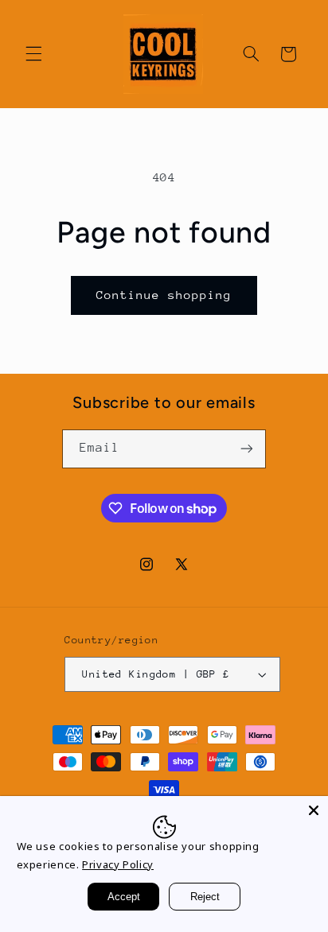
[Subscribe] (246, 448)
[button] (33, 54)
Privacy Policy (118, 864)
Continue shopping (164, 294)
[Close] (314, 810)
